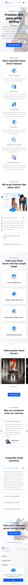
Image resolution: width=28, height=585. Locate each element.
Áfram (13, 580)
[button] (27, 431)
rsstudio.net (13, 442)
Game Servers (12, 11)
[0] (16, 2)
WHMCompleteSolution (17, 542)
